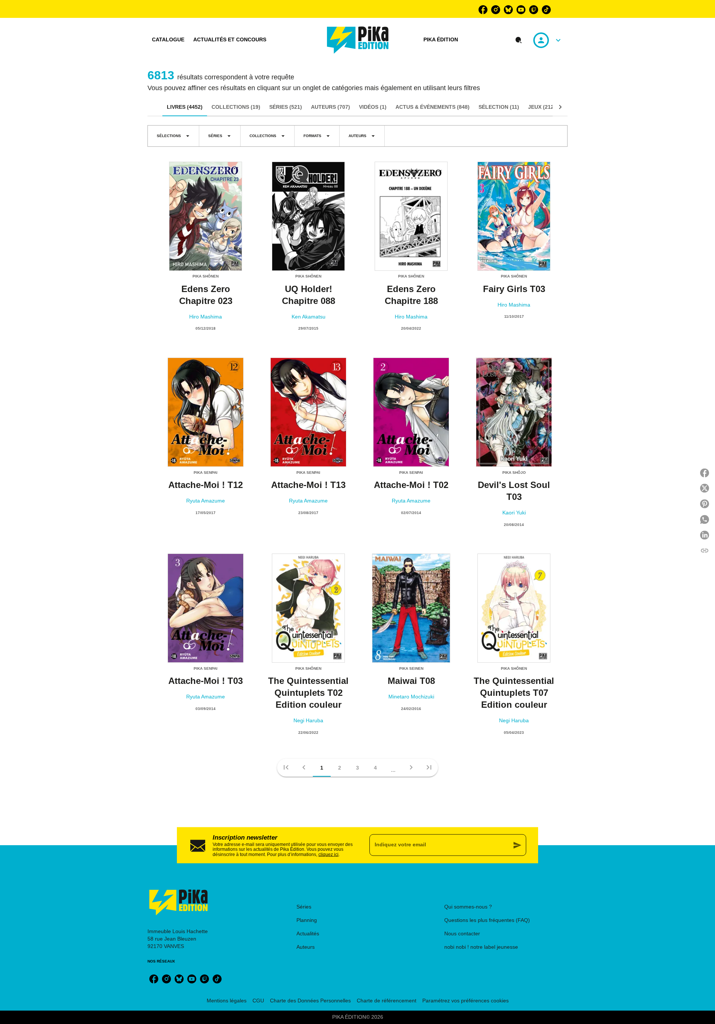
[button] (173, 136)
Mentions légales (227, 1001)
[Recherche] (518, 40)
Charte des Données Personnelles (310, 1001)
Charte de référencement (386, 1001)
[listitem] (483, 9)
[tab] (168, 40)
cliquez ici (328, 854)
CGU (258, 1001)
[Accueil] (358, 40)
